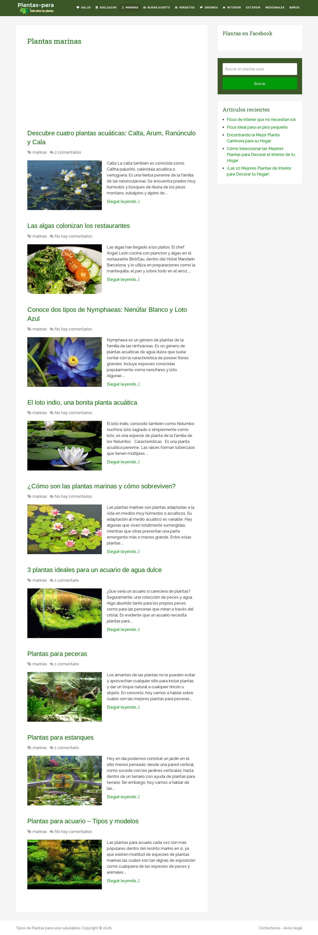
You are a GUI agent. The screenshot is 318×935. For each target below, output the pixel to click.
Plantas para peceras (57, 653)
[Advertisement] (74, 87)
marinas (131, 7)
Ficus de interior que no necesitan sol (261, 119)
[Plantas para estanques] (64, 780)
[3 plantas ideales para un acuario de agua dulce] (64, 613)
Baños (294, 7)
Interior (233, 7)
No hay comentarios (73, 236)
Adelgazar (108, 7)
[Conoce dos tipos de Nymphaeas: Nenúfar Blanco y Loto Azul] (64, 362)
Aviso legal (293, 928)
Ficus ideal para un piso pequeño (257, 127)
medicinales (274, 7)
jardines (210, 7)
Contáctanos (269, 928)
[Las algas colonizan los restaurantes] (64, 269)
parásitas (186, 7)
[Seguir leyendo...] (123, 201)
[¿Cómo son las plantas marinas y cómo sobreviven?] (64, 529)
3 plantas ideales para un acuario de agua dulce (94, 570)
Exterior (253, 7)
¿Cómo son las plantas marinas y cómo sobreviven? (101, 486)
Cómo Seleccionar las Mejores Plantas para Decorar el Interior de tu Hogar (261, 154)
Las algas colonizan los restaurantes (78, 225)
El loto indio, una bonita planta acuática (82, 402)
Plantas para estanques (60, 737)
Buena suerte (158, 7)
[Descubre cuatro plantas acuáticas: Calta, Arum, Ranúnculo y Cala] (64, 185)
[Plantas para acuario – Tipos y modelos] (64, 864)
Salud (85, 7)
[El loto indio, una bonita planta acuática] (64, 445)
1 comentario (67, 580)
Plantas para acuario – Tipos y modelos (83, 821)
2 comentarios (68, 152)
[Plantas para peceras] (64, 697)
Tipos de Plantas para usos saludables (48, 928)
